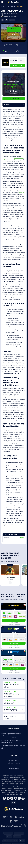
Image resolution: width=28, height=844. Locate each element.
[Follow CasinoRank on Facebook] (4, 798)
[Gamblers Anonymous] (11, 817)
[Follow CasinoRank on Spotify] (19, 798)
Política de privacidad (13, 763)
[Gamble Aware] (11, 825)
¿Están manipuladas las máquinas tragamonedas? (11, 734)
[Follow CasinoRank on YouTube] (15, 798)
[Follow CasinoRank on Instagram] (8, 798)
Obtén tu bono (17, 65)
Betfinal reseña (14, 622)
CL (13, 802)
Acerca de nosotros (13, 760)
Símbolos (13, 738)
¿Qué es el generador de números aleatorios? (11, 749)
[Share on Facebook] (6, 20)
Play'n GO (21, 192)
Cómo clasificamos (13, 768)
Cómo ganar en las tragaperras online (13, 745)
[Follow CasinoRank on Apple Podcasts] (23, 798)
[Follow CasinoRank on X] (11, 798)
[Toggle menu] (2, 2)
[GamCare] (19, 817)
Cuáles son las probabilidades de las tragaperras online (11, 741)
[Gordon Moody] (14, 821)
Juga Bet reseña (14, 645)
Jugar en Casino (13, 29)
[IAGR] (5, 817)
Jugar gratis (14, 35)
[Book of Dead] (10, 575)
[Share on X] (2, 20)
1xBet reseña (13, 670)
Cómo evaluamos (14, 766)
